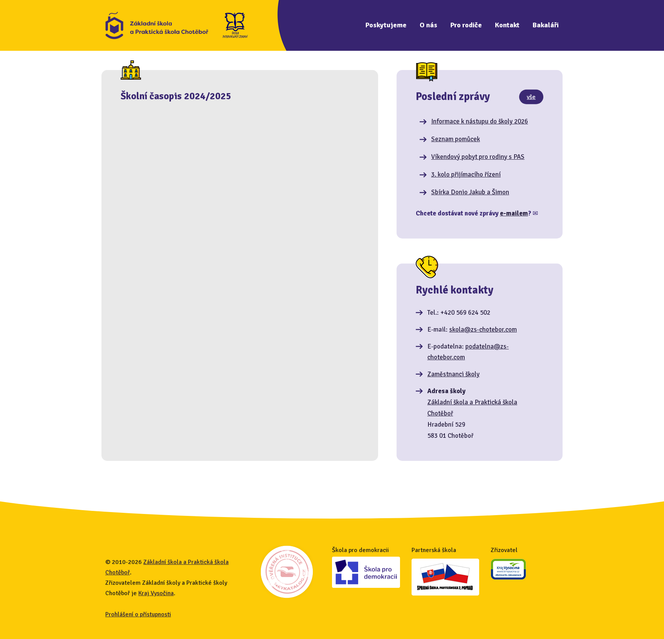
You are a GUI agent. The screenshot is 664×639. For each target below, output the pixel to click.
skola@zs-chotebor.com (483, 329)
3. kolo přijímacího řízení (466, 174)
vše (531, 96)
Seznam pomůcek (455, 139)
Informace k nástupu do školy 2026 (479, 121)
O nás (428, 25)
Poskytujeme (386, 25)
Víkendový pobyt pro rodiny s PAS (478, 157)
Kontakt (507, 25)
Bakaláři (546, 25)
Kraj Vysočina (156, 593)
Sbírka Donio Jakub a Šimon (470, 192)
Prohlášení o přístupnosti (138, 614)
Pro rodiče (466, 25)
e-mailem (514, 213)
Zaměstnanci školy (453, 374)
